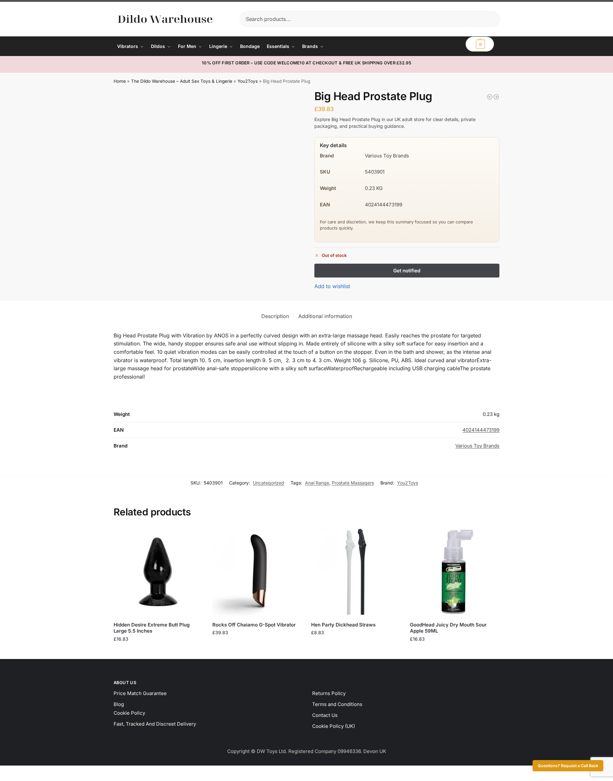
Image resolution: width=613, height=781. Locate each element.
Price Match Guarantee (140, 693)
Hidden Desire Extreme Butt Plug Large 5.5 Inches (152, 628)
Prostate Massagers (353, 482)
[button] (480, 44)
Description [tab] (275, 316)
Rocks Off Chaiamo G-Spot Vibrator (254, 625)
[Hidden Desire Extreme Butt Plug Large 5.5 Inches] (158, 571)
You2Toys (247, 81)
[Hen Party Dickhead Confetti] (490, 97)
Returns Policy (329, 693)
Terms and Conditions (337, 704)
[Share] (13, 771)
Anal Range (317, 482)
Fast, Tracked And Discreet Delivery (155, 724)
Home (120, 81)
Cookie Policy (129, 713)
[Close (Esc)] (18, 771)
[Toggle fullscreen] (7, 771)
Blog (119, 704)
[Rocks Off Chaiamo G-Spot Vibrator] (257, 571)
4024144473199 (480, 430)
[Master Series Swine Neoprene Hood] (496, 97)
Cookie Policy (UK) (333, 726)
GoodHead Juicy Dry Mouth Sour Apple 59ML (448, 628)
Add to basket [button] (158, 652)
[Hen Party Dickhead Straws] (355, 571)
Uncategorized (268, 482)
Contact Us (325, 715)
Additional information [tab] (325, 316)
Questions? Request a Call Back (568, 765)
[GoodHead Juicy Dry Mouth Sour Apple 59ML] (454, 571)
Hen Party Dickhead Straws (343, 625)
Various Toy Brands (477, 446)
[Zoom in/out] (2, 771)
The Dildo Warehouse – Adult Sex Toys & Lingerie (181, 81)
